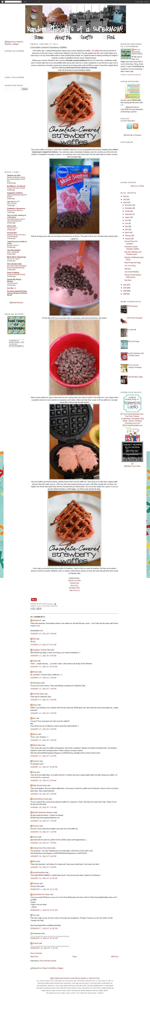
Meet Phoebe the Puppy (132, 262)
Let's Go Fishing (129, 266)
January (128, 238)
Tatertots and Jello (14, 175)
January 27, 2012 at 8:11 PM (43, 756)
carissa (35, 837)
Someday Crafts (74, 588)
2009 (125, 291)
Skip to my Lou (74, 590)
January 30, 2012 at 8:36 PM (43, 867)
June (127, 223)
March (127, 232)
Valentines (46, 606)
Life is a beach (11, 203)
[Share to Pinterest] (40, 608)
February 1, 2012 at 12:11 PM (44, 889)
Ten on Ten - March (13, 259)
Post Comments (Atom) (48, 961)
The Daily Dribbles (14, 250)
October (128, 211)
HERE (127, 109)
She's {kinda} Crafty (14, 264)
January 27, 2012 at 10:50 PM (43, 767)
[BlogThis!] (34, 608)
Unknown (36, 761)
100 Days (127, 269)
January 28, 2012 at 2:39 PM (43, 794)
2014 (125, 196)
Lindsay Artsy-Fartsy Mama (42, 848)
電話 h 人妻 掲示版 (13, 252)
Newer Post (34, 956)
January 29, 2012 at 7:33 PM (43, 832)
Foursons (36, 826)
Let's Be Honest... (12, 283)
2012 (125, 202)
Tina (34, 915)
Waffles (54, 606)
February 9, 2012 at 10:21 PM (44, 938)
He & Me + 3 (11, 288)
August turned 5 (12, 228)
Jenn (34, 772)
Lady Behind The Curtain (41, 894)
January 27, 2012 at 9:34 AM (43, 634)
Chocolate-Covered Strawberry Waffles (48, 47)
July (126, 220)
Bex (34, 718)
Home (75, 956)
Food (39, 606)
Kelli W (137, 49)
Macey (35, 734)
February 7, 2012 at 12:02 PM (44, 928)
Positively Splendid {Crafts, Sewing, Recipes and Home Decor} (17, 293)
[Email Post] (54, 604)
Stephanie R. (37, 620)
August (127, 217)
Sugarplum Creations (15, 193)
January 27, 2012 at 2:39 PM (43, 689)
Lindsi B (35, 943)
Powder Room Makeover (15, 210)
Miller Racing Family (40, 785)
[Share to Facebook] (38, 608)
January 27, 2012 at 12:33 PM (43, 667)
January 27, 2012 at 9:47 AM (43, 645)
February (128, 235)
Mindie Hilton (37, 745)
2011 (125, 285)
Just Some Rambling (131, 272)
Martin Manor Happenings (16, 257)
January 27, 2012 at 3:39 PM (43, 700)
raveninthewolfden (39, 872)
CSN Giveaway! (132, 306)
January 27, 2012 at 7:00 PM (43, 740)
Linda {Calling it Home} (40, 799)
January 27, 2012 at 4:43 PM (43, 713)
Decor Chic (74, 585)
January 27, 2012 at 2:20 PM (43, 678)
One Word (127, 280)
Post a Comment (36, 953)
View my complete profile (131, 74)
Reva (34, 861)
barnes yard (11, 226)
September (129, 214)
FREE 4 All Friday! (133, 341)
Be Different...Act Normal (16, 186)
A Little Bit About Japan (135, 377)
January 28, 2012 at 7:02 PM (43, 807)
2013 (125, 199)
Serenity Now (12, 233)
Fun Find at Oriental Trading (16, 274)
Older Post (114, 956)
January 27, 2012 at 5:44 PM (43, 729)
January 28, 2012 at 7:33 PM (43, 821)
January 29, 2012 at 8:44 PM (43, 856)
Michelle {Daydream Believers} (43, 812)
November (128, 208)
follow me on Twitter (137, 186)
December (128, 205)
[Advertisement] (14, 130)
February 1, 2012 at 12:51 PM (44, 910)
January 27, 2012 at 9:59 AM (43, 656)
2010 (125, 288)
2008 (125, 294)
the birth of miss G (13, 245)
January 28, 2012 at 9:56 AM (43, 780)
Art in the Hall (131, 330)
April (127, 229)
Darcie (35, 705)
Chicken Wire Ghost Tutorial (16, 188)
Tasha (35, 661)
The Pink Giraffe (38, 694)
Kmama (35, 672)
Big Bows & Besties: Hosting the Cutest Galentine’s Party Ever (16, 179)
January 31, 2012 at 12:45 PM (43, 878)
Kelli (34, 639)
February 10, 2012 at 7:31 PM (44, 948)
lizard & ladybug (13, 272)
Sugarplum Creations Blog (42, 650)
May (126, 226)
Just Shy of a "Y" (13, 202)
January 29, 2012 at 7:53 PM (43, 843)
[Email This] (31, 608)
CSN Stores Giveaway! (134, 318)
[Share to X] (36, 608)
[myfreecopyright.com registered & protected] (75, 978)
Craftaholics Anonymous (16, 208)
